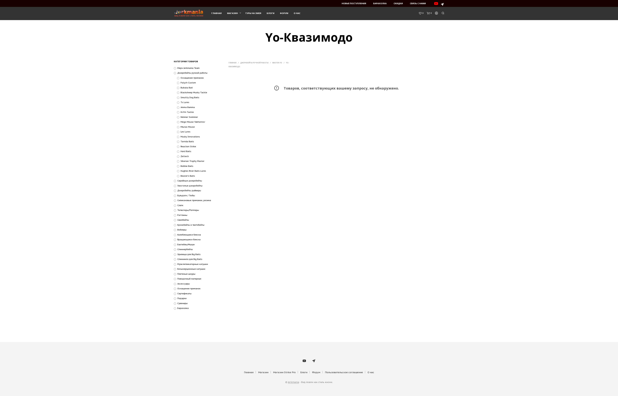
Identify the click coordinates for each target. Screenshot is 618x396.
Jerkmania (293, 382)
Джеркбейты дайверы (189, 190)
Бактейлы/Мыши (186, 244)
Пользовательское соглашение (344, 372)
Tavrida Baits (187, 141)
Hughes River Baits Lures (193, 171)
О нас (297, 13)
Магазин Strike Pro (284, 372)
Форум (284, 13)
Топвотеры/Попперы (188, 210)
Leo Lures (185, 131)
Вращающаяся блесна (189, 239)
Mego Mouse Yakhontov (193, 122)
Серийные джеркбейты (189, 180)
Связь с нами (418, 3)
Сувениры (182, 303)
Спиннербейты (185, 249)
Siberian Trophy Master (192, 161)
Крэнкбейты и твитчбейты (190, 225)
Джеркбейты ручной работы (192, 73)
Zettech (185, 156)
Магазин (232, 13)
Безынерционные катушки (191, 269)
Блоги (270, 13)
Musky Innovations (190, 136)
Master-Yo (277, 63)
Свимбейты (183, 220)
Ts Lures (185, 102)
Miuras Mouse (188, 127)
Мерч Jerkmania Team (188, 68)
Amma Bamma (188, 107)
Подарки (182, 298)
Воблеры (182, 229)
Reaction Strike (188, 146)
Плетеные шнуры (186, 274)
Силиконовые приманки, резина (194, 200)
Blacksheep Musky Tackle (194, 92)
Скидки (398, 3)
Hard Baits (186, 151)
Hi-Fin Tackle (187, 112)
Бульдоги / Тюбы (186, 195)
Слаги (180, 205)
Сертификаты (184, 293)
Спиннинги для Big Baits (189, 259)
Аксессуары (183, 283)
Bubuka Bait (187, 87)
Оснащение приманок (192, 77)
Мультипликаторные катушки (192, 264)
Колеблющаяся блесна (189, 234)
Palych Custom (188, 82)
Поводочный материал (189, 278)
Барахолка (380, 3)
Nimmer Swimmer (189, 117)
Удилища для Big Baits (189, 254)
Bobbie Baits (187, 166)
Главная (216, 13)
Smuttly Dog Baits (190, 97)
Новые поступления (354, 3)
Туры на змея (253, 13)
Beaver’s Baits (188, 176)
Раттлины (182, 215)
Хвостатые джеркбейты (189, 185)
